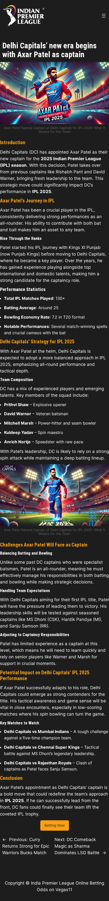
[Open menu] (104, 16)
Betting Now (54, 825)
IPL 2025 (41, 191)
